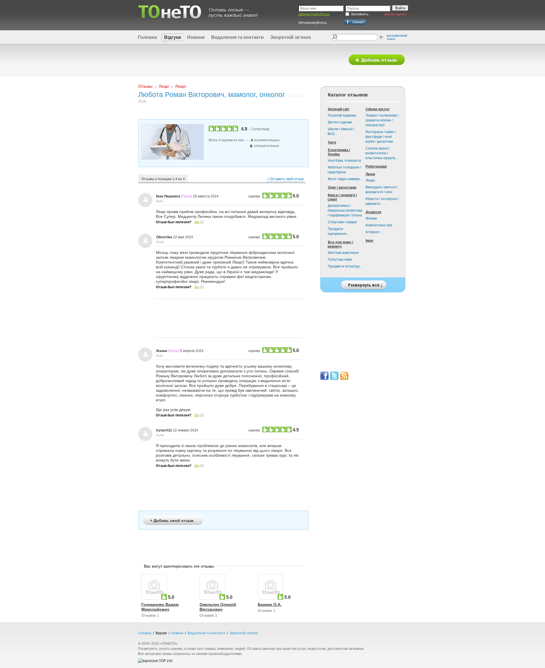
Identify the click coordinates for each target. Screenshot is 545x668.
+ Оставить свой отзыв (285, 179)
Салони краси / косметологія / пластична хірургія (381, 153)
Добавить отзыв (376, 60)
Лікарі (180, 86)
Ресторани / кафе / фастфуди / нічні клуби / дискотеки (380, 137)
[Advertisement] (239, 60)
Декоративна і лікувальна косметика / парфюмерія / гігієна (345, 210)
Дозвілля (373, 212)
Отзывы (145, 86)
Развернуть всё (362, 283)
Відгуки (172, 37)
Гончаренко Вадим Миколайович (160, 607)
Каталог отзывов (348, 95)
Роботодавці (376, 166)
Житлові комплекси (343, 253)
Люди (164, 86)
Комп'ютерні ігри (379, 225)
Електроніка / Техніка (339, 152)
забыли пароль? (395, 14)
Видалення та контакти (237, 37)
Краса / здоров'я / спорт (342, 197)
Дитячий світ (338, 109)
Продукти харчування (338, 231)
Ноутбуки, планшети (344, 161)
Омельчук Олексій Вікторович (218, 607)
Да (196, 222)
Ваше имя (308, 8)
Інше (369, 241)
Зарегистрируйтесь (314, 14)
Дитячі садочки (340, 122)
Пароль (353, 8)
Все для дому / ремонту (340, 244)
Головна (147, 37)
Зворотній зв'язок (290, 37)
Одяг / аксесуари (342, 187)
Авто (332, 142)
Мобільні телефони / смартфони (344, 169)
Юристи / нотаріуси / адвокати (382, 201)
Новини (196, 37)
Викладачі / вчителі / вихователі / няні (381, 189)
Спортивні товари (342, 222)
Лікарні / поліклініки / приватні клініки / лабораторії (382, 120)
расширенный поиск (397, 37)
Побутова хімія (340, 260)
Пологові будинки (342, 115)
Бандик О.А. (270, 604)
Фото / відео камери (345, 179)
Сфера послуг (378, 109)
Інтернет (374, 232)
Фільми (371, 218)
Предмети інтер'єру (345, 266)
